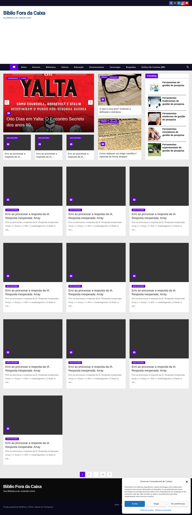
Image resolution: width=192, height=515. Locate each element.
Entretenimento (96, 67)
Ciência (65, 67)
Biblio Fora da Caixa (24, 13)
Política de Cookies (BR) (153, 67)
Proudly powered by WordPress (15, 507)
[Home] (14, 67)
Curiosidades (13, 78)
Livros (23, 78)
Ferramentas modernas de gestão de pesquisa (173, 116)
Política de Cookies (147, 510)
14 (102, 474)
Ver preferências (178, 504)
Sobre (24, 67)
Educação (79, 67)
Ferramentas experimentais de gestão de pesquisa (173, 147)
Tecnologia (115, 67)
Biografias (131, 67)
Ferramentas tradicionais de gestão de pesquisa (173, 101)
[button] (186, 481)
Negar (156, 504)
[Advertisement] (96, 41)
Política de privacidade (163, 510)
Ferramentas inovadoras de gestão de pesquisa (173, 132)
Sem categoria (12, 138)
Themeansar (48, 507)
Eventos (36, 67)
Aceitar (135, 504)
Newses (38, 507)
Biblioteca (51, 67)
